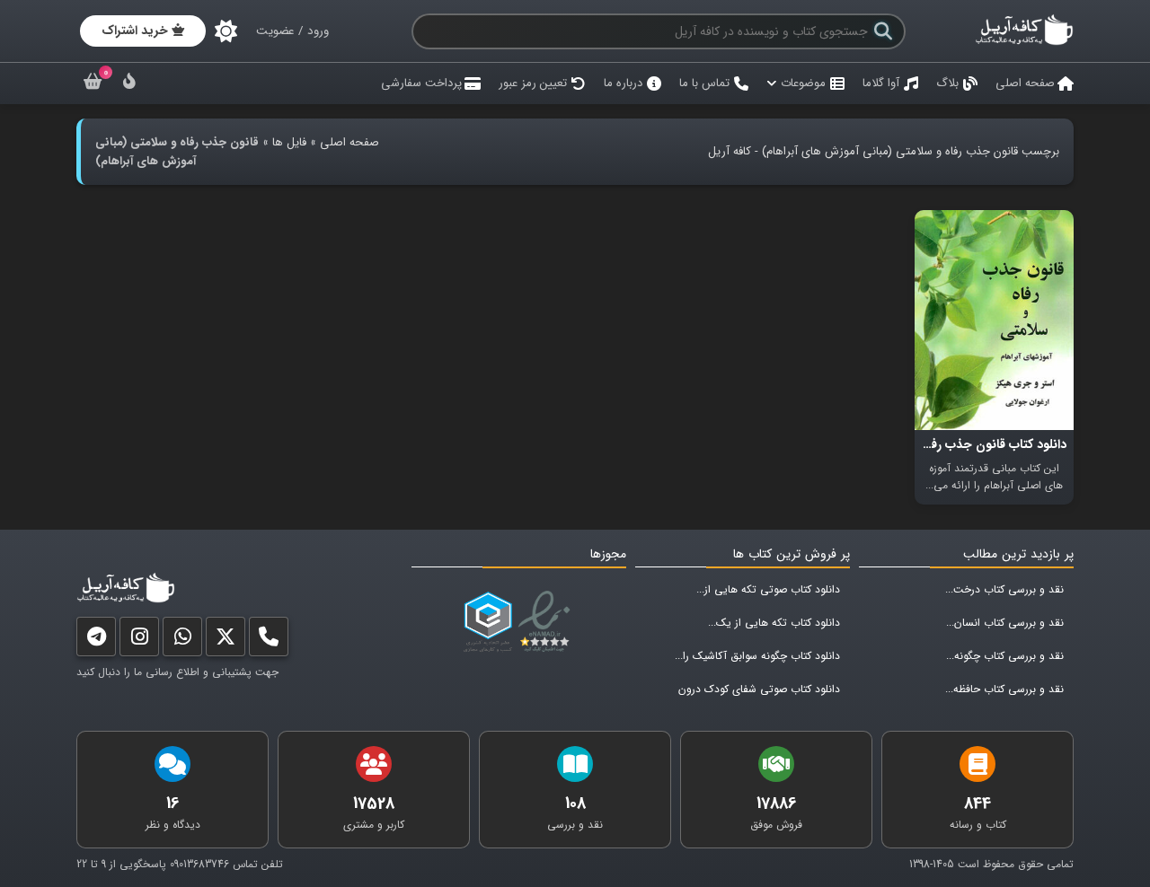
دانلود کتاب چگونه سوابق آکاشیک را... (757, 655)
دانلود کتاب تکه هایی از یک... (774, 622)
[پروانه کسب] (488, 622)
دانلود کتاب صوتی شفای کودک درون (759, 689)
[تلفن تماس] (268, 640)
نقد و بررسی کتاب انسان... (1005, 622)
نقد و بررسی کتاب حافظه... (1004, 689)
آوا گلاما (880, 83)
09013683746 (199, 864)
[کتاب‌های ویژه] (129, 84)
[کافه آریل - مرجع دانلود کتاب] (1024, 42)
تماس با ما (704, 83)
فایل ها (289, 142)
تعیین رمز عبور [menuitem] (533, 83)
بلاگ (947, 83)
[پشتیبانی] (182, 640)
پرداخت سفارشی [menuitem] (421, 83)
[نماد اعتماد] (548, 622)
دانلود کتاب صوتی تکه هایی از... (768, 589)
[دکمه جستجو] (883, 31)
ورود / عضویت (292, 31)
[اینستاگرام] (139, 640)
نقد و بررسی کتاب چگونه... (1005, 655)
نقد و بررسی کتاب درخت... (1004, 589)
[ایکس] (225, 640)
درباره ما (623, 83)
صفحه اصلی (1025, 83)
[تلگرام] (96, 640)
